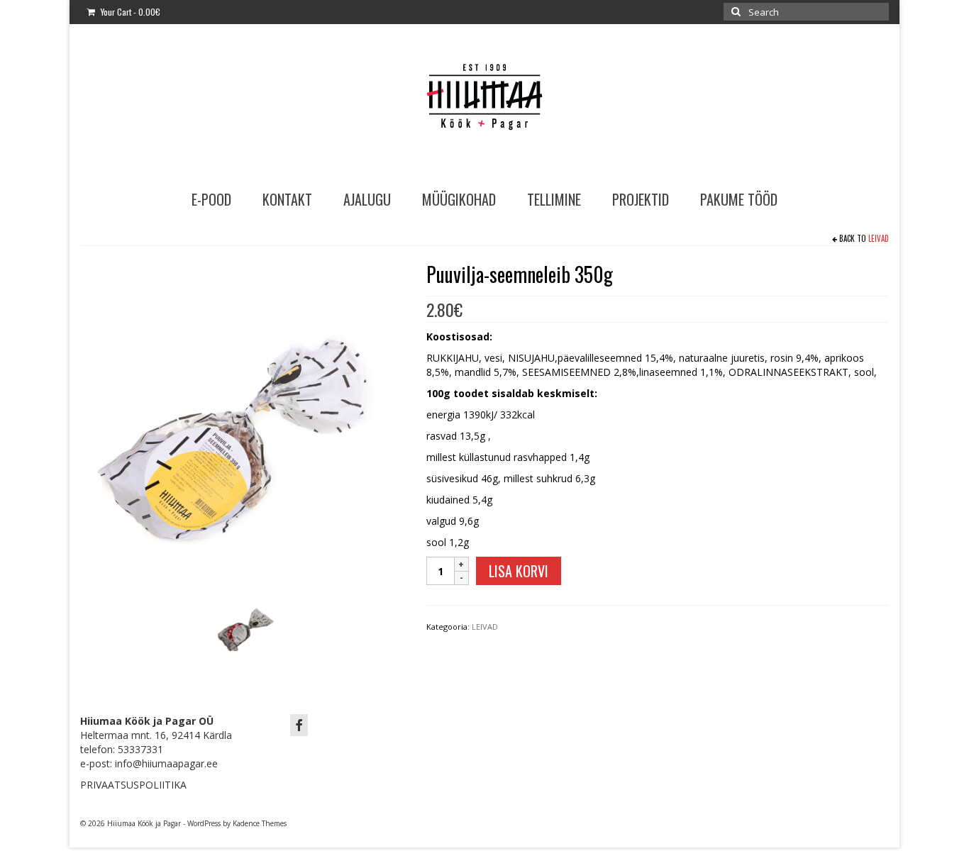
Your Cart (129, 12)
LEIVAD (878, 238)
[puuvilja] (245, 622)
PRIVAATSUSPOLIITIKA (133, 784)
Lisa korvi (518, 571)
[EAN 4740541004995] (242, 421)
